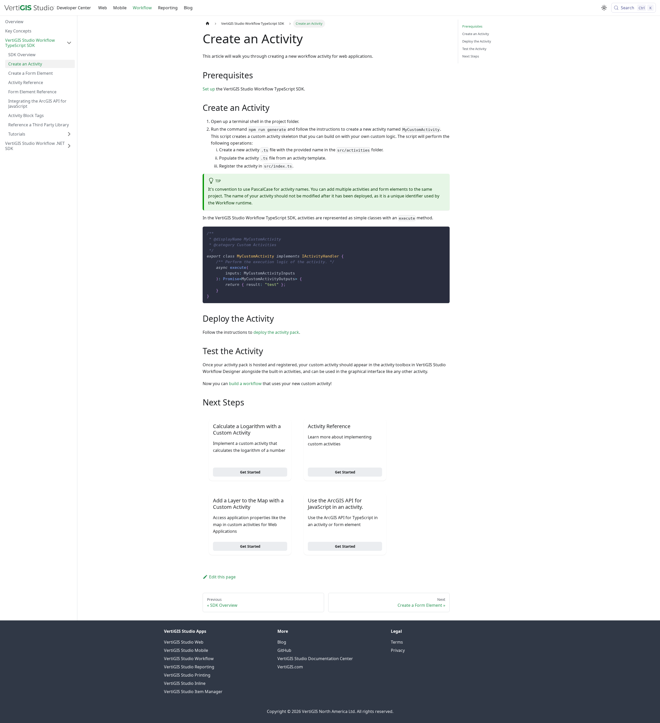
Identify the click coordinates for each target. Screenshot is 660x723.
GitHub (284, 650)
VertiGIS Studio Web (183, 642)
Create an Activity (475, 33)
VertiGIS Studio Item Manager (193, 691)
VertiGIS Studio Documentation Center (315, 658)
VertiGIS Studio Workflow (189, 658)
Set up (209, 89)
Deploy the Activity (476, 41)
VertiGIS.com (290, 667)
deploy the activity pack (276, 332)
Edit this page (222, 577)
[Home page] (207, 24)
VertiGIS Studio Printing (187, 675)
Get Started (250, 472)
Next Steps (470, 56)
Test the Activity (474, 48)
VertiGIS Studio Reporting (189, 667)
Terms (397, 642)
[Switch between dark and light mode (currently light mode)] (604, 8)
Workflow (142, 8)
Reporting (168, 8)
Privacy (398, 650)
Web (102, 8)
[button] (38, 42)
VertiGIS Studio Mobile (186, 650)
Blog (188, 8)
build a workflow (245, 383)
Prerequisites (472, 26)
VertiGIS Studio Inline (184, 683)
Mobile (120, 8)
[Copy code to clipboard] (443, 233)
